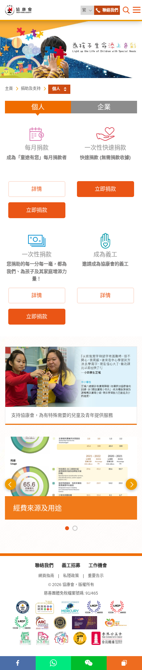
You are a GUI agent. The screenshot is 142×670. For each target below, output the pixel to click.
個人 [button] (56, 89)
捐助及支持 (31, 88)
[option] (71, 478)
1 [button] (67, 528)
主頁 (9, 88)
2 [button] (75, 528)
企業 (104, 107)
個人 (38, 107)
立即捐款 (36, 210)
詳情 (36, 189)
